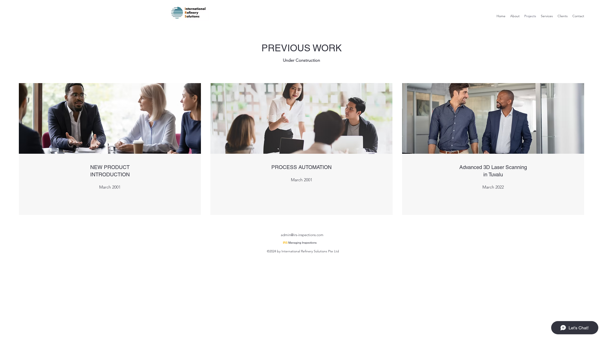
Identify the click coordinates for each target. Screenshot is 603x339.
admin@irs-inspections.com (302, 235)
